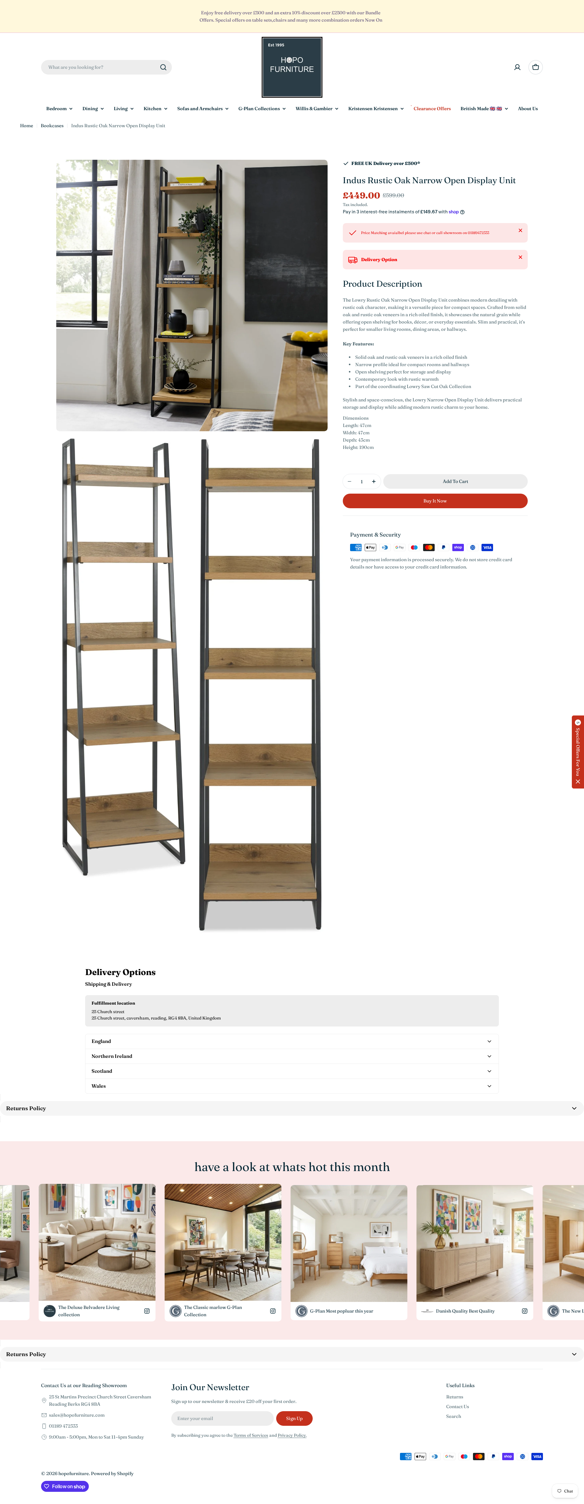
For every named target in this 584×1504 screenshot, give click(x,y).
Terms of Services (251, 1435)
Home (26, 125)
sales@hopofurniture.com (77, 1415)
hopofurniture (73, 1473)
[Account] (517, 67)
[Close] (520, 230)
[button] (578, 752)
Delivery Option (379, 259)
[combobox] (106, 67)
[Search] (163, 67)
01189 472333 (63, 1426)
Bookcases (52, 125)
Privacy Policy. (292, 1435)
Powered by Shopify (112, 1473)
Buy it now (435, 501)
